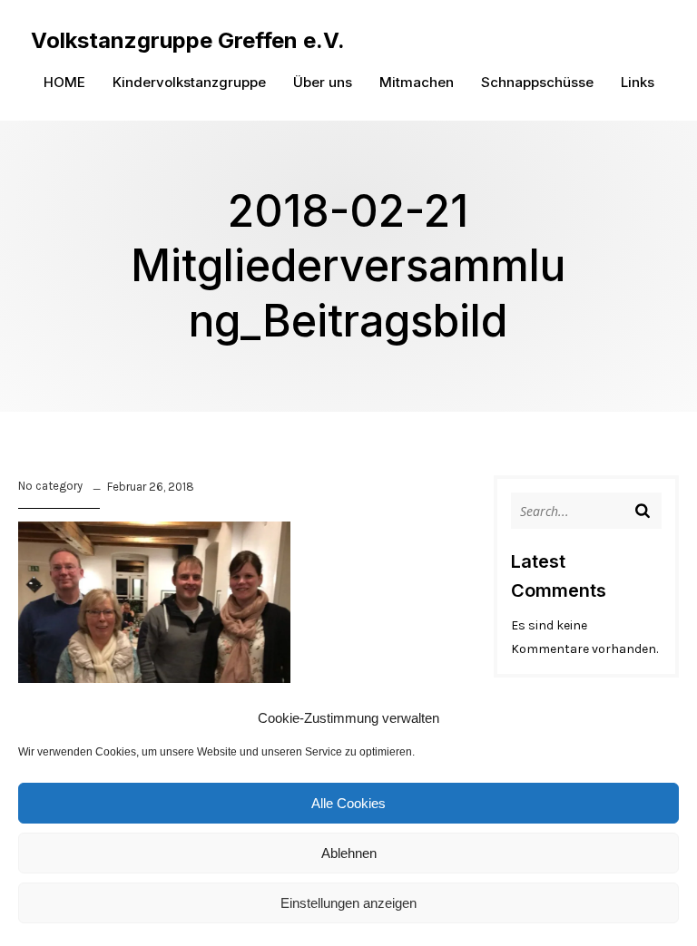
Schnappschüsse (537, 82)
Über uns (322, 82)
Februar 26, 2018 (150, 486)
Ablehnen (349, 853)
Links (637, 82)
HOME (64, 82)
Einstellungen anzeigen (348, 903)
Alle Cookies (348, 803)
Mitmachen (416, 82)
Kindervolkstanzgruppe (189, 82)
